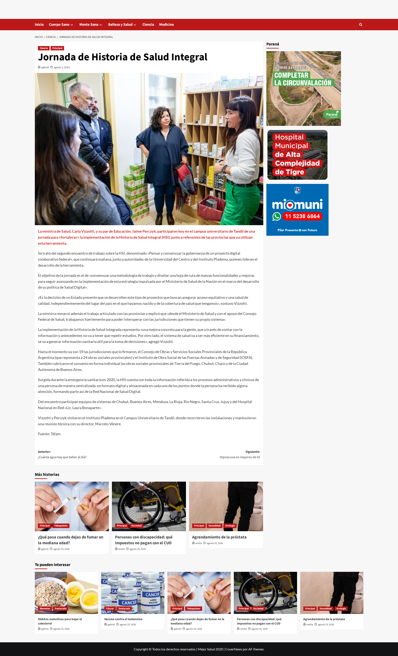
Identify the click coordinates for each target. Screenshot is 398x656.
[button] (360, 24)
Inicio (39, 24)
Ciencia (148, 24)
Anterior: (62, 454)
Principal (57, 48)
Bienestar (45, 608)
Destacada (60, 608)
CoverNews (233, 649)
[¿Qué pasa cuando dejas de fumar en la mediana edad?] (72, 506)
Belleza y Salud (120, 24)
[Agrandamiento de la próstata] (226, 506)
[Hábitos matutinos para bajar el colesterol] (66, 593)
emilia (121, 549)
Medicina (166, 24)
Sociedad (136, 525)
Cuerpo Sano (59, 24)
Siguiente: (240, 454)
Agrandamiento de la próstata (219, 537)
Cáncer (110, 608)
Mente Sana (88, 24)
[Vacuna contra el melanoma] (132, 593)
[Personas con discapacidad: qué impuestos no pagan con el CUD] (149, 506)
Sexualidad (215, 525)
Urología (230, 525)
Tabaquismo (61, 525)
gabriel (45, 67)
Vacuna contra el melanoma (123, 619)
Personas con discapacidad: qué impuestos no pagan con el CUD (143, 540)
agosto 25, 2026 (61, 549)
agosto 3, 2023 (62, 67)
